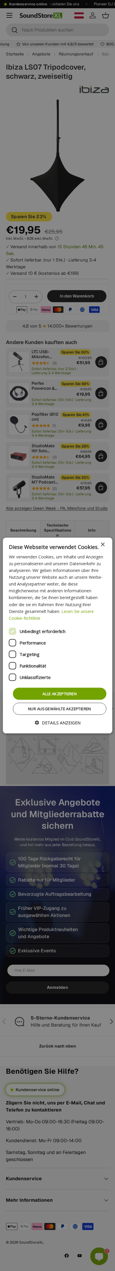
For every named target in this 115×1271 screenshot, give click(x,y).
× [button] (102, 544)
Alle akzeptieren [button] (59, 693)
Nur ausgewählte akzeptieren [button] (59, 708)
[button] (57, 722)
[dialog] (57, 635)
